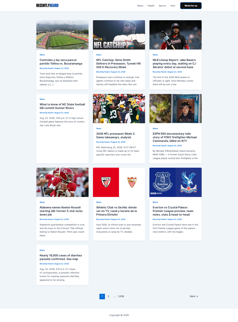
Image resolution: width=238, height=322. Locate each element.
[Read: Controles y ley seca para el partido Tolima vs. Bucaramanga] (62, 34)
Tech (172, 5)
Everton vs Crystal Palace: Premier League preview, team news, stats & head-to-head (173, 211)
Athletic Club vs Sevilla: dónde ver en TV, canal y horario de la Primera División (116, 211)
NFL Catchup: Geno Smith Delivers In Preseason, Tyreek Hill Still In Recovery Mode (118, 63)
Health (151, 5)
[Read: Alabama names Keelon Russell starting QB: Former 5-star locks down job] (62, 182)
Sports (162, 5)
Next (194, 296)
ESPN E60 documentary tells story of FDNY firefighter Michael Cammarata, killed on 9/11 (175, 137)
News (140, 5)
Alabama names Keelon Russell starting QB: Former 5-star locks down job (61, 211)
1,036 (120, 296)
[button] (191, 5)
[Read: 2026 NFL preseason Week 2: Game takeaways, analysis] (119, 108)
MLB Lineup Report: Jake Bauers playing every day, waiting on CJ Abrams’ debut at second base (174, 63)
